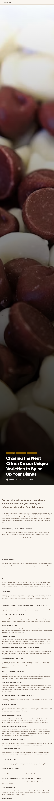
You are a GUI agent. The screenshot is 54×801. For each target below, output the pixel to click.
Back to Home (7, 2)
